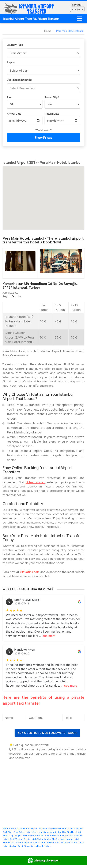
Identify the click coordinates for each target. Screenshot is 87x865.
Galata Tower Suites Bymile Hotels (34, 846)
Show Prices (43, 137)
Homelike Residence (33, 835)
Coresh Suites (60, 842)
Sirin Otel (72, 842)
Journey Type (15, 44)
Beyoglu (16, 296)
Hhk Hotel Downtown (55, 835)
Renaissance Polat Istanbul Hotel (36, 842)
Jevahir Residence (48, 828)
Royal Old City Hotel (67, 832)
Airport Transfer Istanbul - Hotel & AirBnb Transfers (29, 8)
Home (47, 30)
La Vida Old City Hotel (54, 839)
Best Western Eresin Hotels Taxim (26, 839)
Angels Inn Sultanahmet (44, 832)
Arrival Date (14, 113)
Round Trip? (52, 97)
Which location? (43, 130)
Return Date (52, 113)
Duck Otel (7, 832)
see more (48, 635)
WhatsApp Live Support (47, 860)
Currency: (77, 4)
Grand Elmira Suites (27, 828)
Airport (11, 62)
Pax (9, 97)
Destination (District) (19, 79)
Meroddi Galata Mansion (70, 828)
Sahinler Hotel (9, 828)
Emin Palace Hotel (22, 832)
